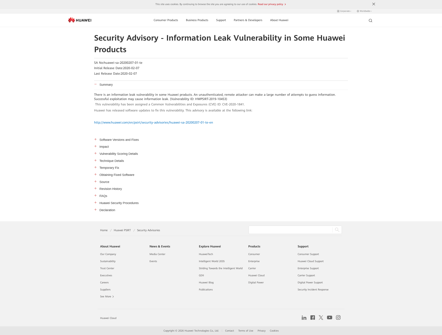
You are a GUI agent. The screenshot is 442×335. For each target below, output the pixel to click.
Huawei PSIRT (122, 230)
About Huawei (279, 20)
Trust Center (107, 268)
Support (221, 20)
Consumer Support (308, 254)
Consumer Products (166, 20)
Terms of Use (245, 330)
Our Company (108, 254)
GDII (201, 275)
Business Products (197, 20)
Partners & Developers (248, 20)
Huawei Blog (206, 282)
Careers (104, 282)
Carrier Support (306, 275)
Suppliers (105, 289)
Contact (229, 330)
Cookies (274, 330)
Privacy (262, 330)
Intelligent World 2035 (212, 261)
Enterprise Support (308, 268)
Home (104, 230)
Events (153, 261)
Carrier (252, 268)
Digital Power (256, 282)
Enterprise (254, 261)
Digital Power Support (310, 282)
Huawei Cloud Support (311, 261)
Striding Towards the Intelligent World (221, 268)
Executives (106, 275)
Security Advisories (148, 230)
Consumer (254, 254)
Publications (206, 289)
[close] (373, 4)
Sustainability (108, 261)
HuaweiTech (206, 254)
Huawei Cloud (256, 275)
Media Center (157, 254)
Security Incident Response (313, 289)
